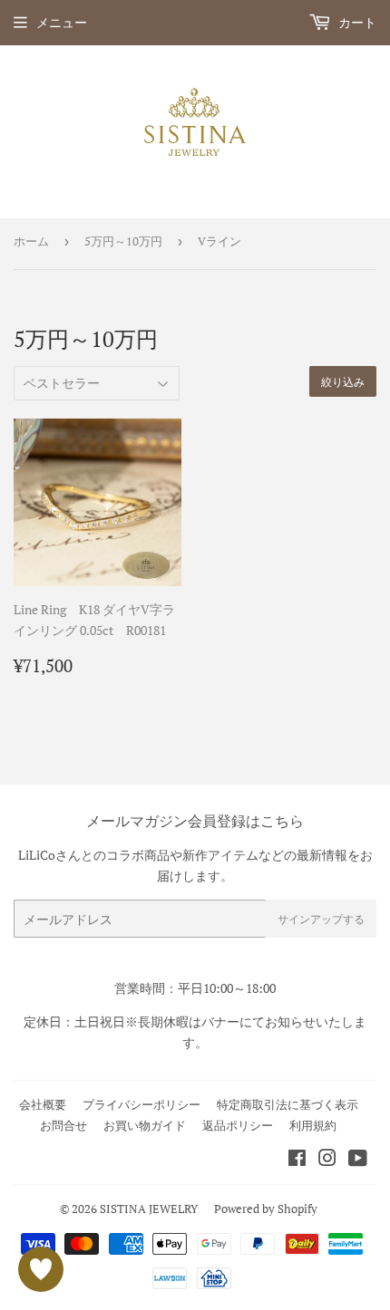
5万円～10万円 (123, 241)
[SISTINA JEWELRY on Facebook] (297, 1160)
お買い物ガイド (144, 1125)
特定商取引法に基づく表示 (287, 1104)
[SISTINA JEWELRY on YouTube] (357, 1160)
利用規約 (312, 1125)
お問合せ (63, 1125)
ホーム (31, 241)
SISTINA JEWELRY (149, 1208)
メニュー (61, 22)
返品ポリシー (237, 1125)
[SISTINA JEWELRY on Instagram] (327, 1160)
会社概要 (42, 1104)
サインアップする (321, 919)
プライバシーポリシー (141, 1104)
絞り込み (343, 382)
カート (356, 22)
